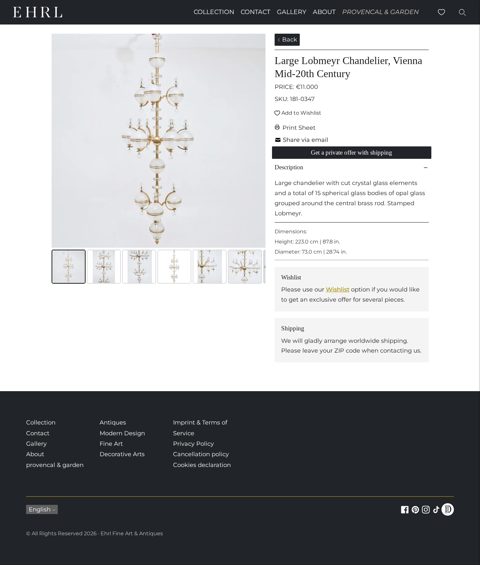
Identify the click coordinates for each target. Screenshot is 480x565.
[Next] (256, 141)
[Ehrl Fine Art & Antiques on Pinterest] (415, 513)
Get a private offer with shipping (351, 152)
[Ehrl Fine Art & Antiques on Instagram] (426, 513)
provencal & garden (380, 12)
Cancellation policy (201, 454)
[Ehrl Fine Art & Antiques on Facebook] (405, 513)
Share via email (305, 139)
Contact (255, 12)
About (324, 12)
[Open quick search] (462, 12)
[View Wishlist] (441, 12)
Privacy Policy (193, 443)
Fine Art (111, 443)
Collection (214, 12)
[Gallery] (158, 160)
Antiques (113, 422)
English (40, 509)
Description (289, 167)
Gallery (291, 12)
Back (288, 39)
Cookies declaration (202, 465)
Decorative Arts (122, 454)
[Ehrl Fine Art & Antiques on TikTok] (436, 513)
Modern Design (122, 433)
